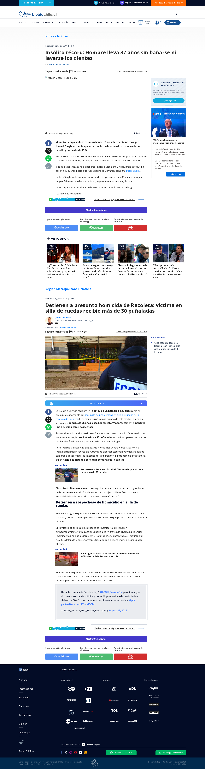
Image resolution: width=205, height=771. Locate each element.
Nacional (35, 22)
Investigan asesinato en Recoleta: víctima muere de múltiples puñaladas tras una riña (109, 555)
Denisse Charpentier (59, 64)
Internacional (49, 22)
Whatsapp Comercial (123, 752)
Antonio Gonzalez (67, 327)
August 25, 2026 (117, 610)
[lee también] (67, 475)
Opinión (99, 22)
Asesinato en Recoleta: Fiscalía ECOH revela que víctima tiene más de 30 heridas (111, 471)
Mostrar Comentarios (96, 210)
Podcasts (23, 22)
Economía (63, 22)
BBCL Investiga (112, 22)
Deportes (75, 22)
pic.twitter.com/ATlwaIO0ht (78, 604)
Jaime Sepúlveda (63, 317)
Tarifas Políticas (26, 751)
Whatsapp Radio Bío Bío (172, 752)
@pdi (132, 600)
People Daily (133, 170)
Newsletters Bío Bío (107, 3)
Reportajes (24, 732)
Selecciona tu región (32, 2)
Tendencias (87, 22)
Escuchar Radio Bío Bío (169, 3)
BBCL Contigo (128, 22)
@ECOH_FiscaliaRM (111, 592)
